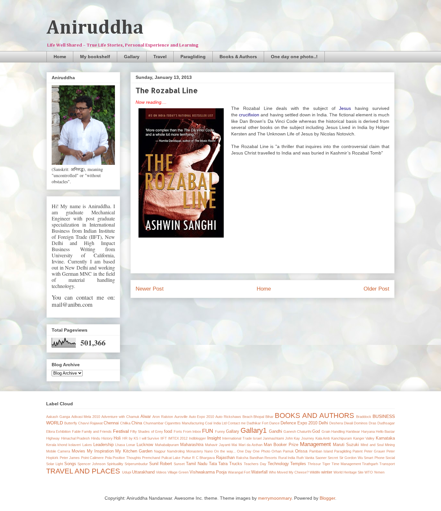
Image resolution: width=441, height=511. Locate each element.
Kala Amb (322, 438)
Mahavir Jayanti (217, 445)
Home (60, 56)
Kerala (51, 445)
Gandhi (275, 431)
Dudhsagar (386, 423)
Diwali (348, 423)
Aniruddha (95, 28)
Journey (307, 438)
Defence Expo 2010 (299, 423)
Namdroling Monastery (185, 451)
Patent (358, 451)
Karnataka (385, 438)
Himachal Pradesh (75, 438)
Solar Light (54, 464)
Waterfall (259, 472)
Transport (387, 464)
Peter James (70, 458)
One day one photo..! (294, 56)
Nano (208, 451)
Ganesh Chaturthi (297, 431)
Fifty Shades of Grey (146, 431)
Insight (214, 438)
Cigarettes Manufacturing (184, 423)
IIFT (163, 438)
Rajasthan (225, 457)
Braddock (363, 417)
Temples (298, 464)
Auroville (181, 417)
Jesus (345, 108)
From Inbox (192, 431)
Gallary (131, 56)
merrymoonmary (275, 498)
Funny (220, 431)
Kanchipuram (341, 438)
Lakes (87, 445)
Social (390, 458)
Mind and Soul (372, 445)
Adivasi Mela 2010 (85, 417)
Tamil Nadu (196, 464)
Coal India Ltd (215, 423)
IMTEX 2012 (178, 438)
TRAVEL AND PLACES (83, 471)
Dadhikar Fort (257, 423)
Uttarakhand (143, 472)
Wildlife (315, 472)
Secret (333, 458)
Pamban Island (321, 451)
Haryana (368, 431)
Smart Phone (374, 458)
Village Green (178, 472)
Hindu (95, 438)
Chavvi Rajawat (90, 423)
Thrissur (314, 464)
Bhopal (258, 417)
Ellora (50, 431)
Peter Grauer (374, 451)
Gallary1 (254, 430)
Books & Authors (238, 56)
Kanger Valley (364, 438)
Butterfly (70, 423)
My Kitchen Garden (133, 451)
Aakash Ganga (58, 417)
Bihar (269, 417)
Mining (390, 445)
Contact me (237, 423)
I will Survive (149, 438)
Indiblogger (197, 438)
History (107, 438)
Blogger (327, 498)
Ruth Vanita (305, 458)
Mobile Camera (58, 451)
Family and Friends (97, 431)
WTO (368, 472)
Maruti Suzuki (346, 444)
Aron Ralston (162, 417)
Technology (278, 464)
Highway (53, 438)
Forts (178, 431)
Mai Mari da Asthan (246, 445)
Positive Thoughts (127, 458)
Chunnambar (153, 423)
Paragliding (193, 56)
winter (326, 472)
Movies (78, 451)
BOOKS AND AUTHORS (314, 415)
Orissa (301, 451)
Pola (108, 458)
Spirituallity (115, 464)
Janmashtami (273, 438)
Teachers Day (255, 464)
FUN (207, 431)
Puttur (186, 458)
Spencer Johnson (91, 464)
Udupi (126, 472)
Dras (372, 423)
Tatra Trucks (230, 464)
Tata (213, 464)
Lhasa (120, 445)
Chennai (111, 423)
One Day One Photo (253, 451)
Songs (70, 464)
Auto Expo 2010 (201, 417)
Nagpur (160, 451)
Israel (257, 438)
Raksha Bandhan (249, 458)
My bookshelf (95, 56)
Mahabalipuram (167, 445)
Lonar (130, 445)
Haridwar (353, 431)
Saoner (321, 458)
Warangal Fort (239, 472)
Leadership (103, 444)
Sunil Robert (160, 464)
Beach (247, 417)
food (168, 431)
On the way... (225, 451)
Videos (161, 472)
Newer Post (150, 289)
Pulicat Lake (171, 458)
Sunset (179, 464)
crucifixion (249, 114)
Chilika (125, 423)
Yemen (379, 472)
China (136, 423)
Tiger (326, 464)
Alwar (145, 416)
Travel (160, 56)
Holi (117, 438)
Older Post (376, 289)
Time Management (346, 464)
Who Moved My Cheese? (289, 472)
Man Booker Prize (281, 444)
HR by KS (130, 438)
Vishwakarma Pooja (208, 472)
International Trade (237, 438)
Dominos (361, 423)
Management (315, 444)
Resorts (270, 458)
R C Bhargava (203, 458)
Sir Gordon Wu (351, 458)
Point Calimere (92, 458)
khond (62, 445)
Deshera (336, 423)
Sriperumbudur (136, 464)
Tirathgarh (370, 464)
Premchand (151, 458)
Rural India (286, 458)
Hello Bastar (385, 431)
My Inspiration (100, 451)
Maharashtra (191, 444)
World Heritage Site (348, 472)
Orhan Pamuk (283, 451)
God (316, 431)
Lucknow (145, 444)
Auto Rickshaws (228, 417)
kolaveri (74, 445)
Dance (274, 423)
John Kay (292, 438)
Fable (76, 431)
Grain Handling (333, 431)
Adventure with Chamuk (120, 417)
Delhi (323, 423)
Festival (121, 431)
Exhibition (63, 431)
